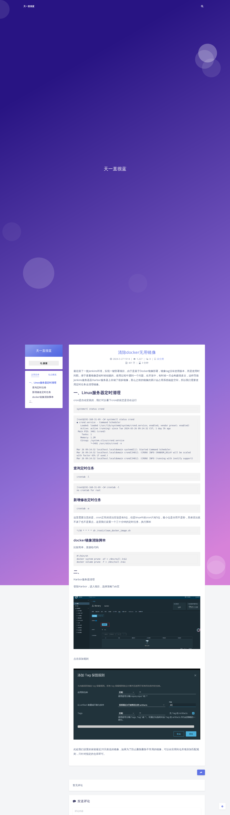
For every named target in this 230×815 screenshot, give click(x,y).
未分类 (160, 358)
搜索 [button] (44, 363)
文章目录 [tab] (35, 374)
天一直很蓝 (28, 6)
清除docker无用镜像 (137, 352)
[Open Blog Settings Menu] (222, 806)
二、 (31, 401)
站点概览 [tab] (52, 374)
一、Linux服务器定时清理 (42, 382)
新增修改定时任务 (41, 392)
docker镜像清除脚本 (43, 396)
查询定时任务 (39, 387)
